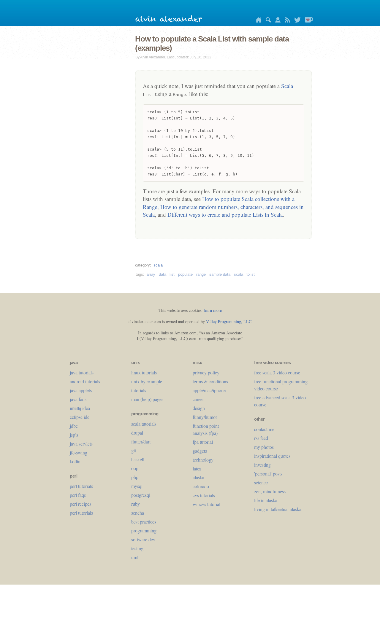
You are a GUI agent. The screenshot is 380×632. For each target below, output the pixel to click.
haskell (137, 459)
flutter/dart (141, 441)
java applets (81, 390)
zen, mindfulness (270, 491)
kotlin (75, 461)
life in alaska (265, 500)
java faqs (78, 399)
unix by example (146, 381)
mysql (136, 486)
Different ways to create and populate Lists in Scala (225, 214)
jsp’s (74, 435)
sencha (137, 513)
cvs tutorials (204, 495)
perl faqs (78, 495)
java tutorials (82, 372)
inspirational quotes (272, 456)
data (162, 274)
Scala (287, 86)
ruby (135, 504)
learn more (213, 310)
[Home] (257, 20)
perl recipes (80, 504)
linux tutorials (144, 372)
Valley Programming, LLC (228, 321)
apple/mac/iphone (209, 390)
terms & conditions (210, 381)
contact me (264, 429)
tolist (250, 274)
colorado (201, 486)
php (134, 477)
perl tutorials (81, 486)
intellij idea (80, 408)
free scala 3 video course (277, 372)
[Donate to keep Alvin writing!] (307, 20)
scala (158, 265)
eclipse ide (79, 417)
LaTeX (197, 468)
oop (134, 468)
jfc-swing (78, 452)
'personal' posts (268, 473)
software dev (143, 539)
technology (203, 460)
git (133, 450)
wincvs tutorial (206, 504)
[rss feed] (286, 20)
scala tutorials (143, 424)
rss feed (261, 438)
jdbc (74, 426)
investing (262, 465)
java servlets (81, 444)
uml (134, 557)
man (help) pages (147, 399)
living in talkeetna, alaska (277, 509)
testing (137, 548)
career (198, 399)
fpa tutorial (203, 442)
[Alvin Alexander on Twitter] (296, 20)
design (199, 408)
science (261, 482)
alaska (198, 477)
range (201, 274)
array (151, 274)
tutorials (138, 390)
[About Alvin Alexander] (276, 20)
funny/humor (205, 417)
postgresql (140, 495)
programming (143, 530)
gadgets (200, 451)
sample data (219, 274)
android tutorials (85, 381)
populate (185, 274)
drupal (137, 433)
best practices (143, 521)
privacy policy (206, 372)
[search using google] (267, 20)
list (172, 274)
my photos (264, 447)
